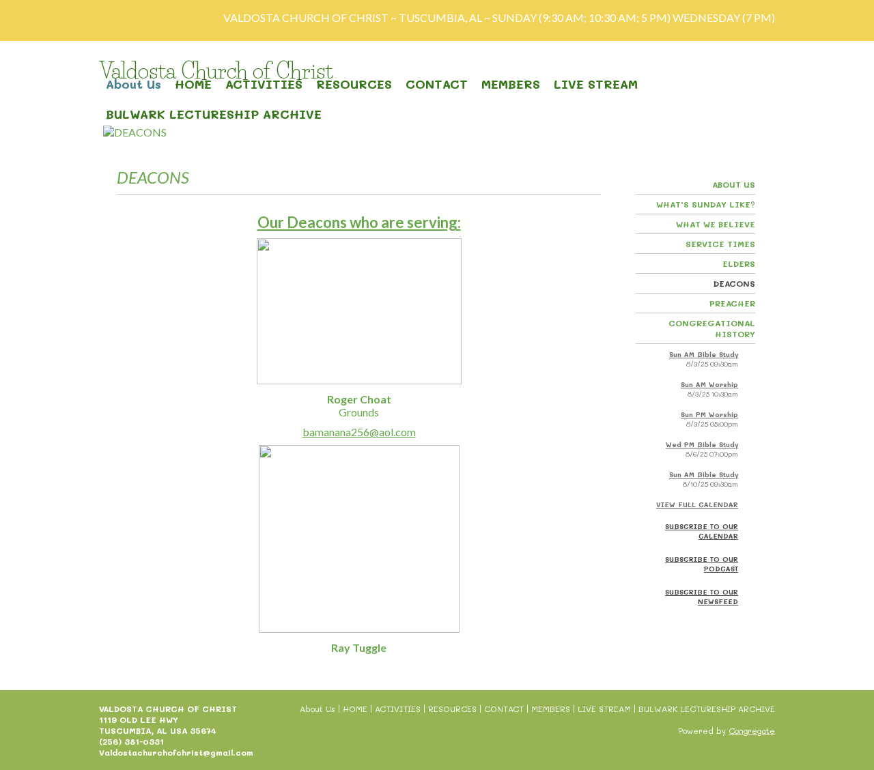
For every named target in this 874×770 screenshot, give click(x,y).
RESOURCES (354, 84)
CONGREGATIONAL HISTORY (711, 328)
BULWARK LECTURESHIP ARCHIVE (214, 114)
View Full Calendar (697, 504)
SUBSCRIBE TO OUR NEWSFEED (701, 596)
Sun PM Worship (709, 414)
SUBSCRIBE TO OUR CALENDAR (701, 531)
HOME (193, 84)
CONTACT (437, 84)
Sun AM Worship (709, 384)
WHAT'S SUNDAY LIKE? (705, 204)
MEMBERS (510, 84)
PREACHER (732, 303)
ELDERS (738, 263)
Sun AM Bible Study (703, 354)
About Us (133, 84)
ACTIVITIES (263, 84)
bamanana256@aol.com (359, 431)
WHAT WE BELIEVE (715, 223)
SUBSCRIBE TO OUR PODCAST (701, 563)
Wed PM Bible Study (702, 444)
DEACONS (734, 283)
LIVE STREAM (596, 84)
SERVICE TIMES (720, 243)
